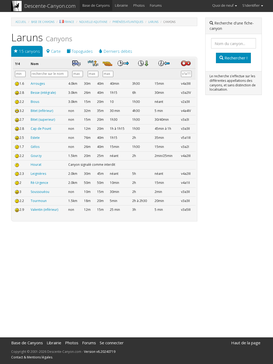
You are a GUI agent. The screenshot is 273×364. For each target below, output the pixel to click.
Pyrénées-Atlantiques (128, 22)
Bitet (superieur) (43, 119)
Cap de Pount (41, 128)
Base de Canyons (96, 5)
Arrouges (38, 83)
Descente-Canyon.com (50, 5)
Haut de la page (245, 342)
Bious (35, 101)
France (69, 22)
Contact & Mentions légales (31, 357)
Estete (35, 137)
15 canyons (29, 51)
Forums (156, 5)
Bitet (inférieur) (42, 110)
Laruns (153, 22)
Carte (55, 51)
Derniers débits (117, 51)
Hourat (36, 164)
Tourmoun (39, 201)
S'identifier (251, 5)
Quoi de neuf (223, 5)
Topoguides (82, 51)
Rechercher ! (235, 57)
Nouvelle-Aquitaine (93, 22)
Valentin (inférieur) (44, 209)
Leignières (38, 173)
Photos (138, 5)
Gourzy (36, 155)
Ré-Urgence (39, 182)
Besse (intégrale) (43, 92)
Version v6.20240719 (99, 351)
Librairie (121, 5)
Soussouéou (40, 191)
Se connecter (112, 342)
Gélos (35, 146)
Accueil (20, 22)
